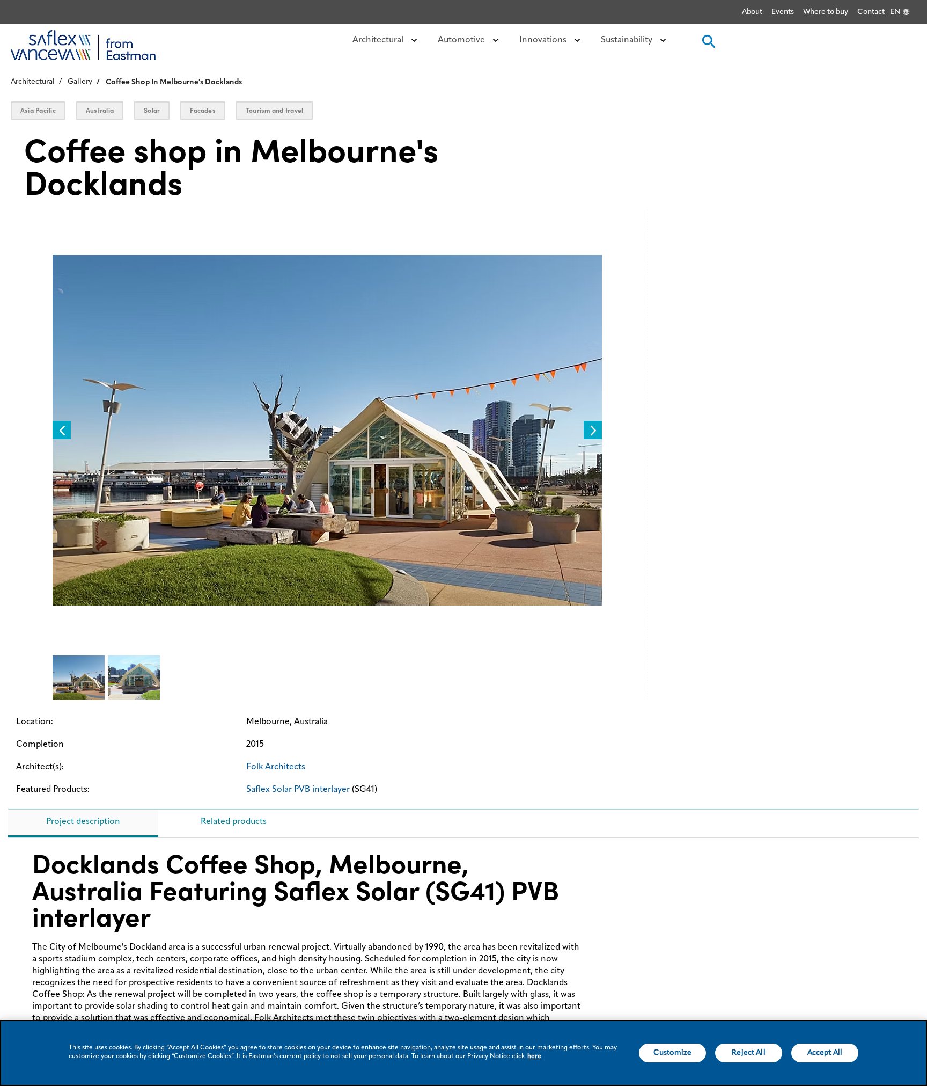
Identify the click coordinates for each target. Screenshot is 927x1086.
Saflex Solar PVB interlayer (298, 789)
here (534, 1056)
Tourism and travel (274, 110)
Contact (871, 12)
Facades (203, 110)
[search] (707, 44)
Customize (672, 1052)
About (752, 12)
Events (782, 12)
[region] (463, 1053)
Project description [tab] (83, 822)
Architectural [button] (379, 40)
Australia (100, 110)
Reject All (748, 1052)
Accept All (824, 1052)
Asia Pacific (38, 110)
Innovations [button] (544, 40)
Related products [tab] (234, 822)
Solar (152, 110)
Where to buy (825, 12)
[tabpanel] (463, 949)
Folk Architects (275, 767)
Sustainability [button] (627, 40)
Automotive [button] (462, 40)
